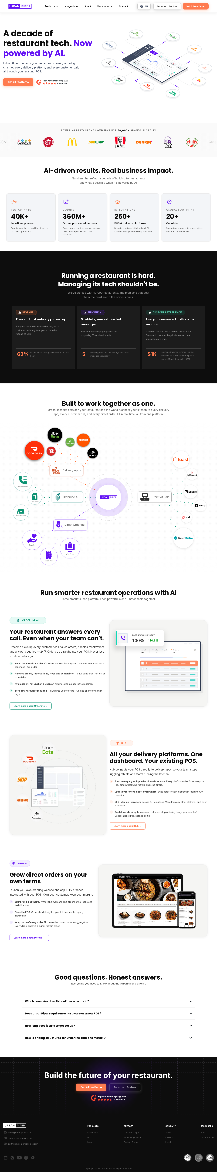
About (88, 6)
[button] (51, 6)
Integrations (71, 6)
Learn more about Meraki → (29, 937)
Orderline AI (93, 1132)
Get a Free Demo (18, 82)
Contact (123, 6)
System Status (131, 1142)
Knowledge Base (132, 1137)
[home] (20, 6)
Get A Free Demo (195, 6)
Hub (89, 1137)
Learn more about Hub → (128, 826)
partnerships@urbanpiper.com (23, 1144)
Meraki (90, 1142)
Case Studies (207, 1137)
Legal (168, 1142)
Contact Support (132, 1132)
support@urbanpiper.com (20, 1138)
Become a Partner (167, 6)
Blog (203, 1132)
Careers (169, 1137)
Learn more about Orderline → (31, 706)
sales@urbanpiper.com (19, 1132)
